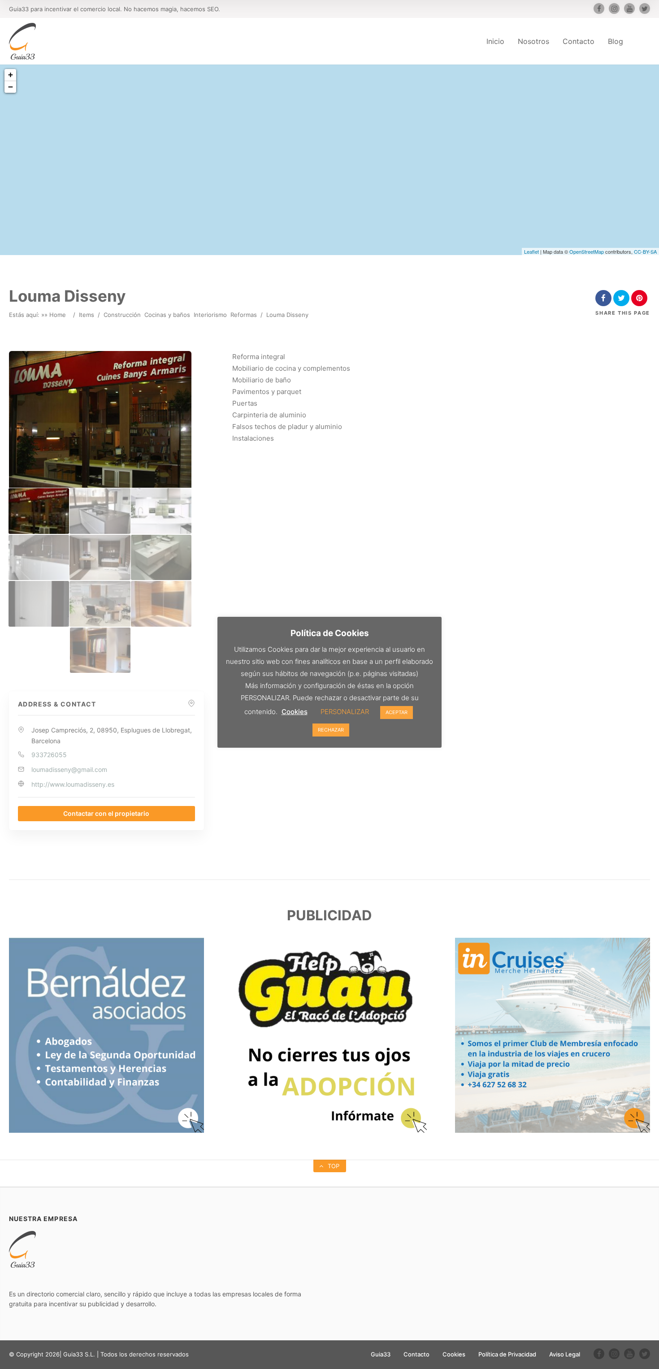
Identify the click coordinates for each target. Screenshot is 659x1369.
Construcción (122, 314)
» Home (55, 314)
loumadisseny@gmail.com (69, 769)
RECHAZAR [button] (331, 730)
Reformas (243, 314)
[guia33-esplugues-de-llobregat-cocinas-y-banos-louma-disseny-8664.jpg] (100, 650)
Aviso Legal (564, 1354)
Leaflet (531, 251)
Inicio (495, 41)
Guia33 (380, 1354)
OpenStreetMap (586, 251)
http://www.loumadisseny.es (72, 784)
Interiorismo (210, 314)
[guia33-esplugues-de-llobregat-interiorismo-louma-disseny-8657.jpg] (39, 557)
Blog (615, 41)
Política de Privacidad (507, 1354)
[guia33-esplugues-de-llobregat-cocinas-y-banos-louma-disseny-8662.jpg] (99, 603)
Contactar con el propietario (106, 813)
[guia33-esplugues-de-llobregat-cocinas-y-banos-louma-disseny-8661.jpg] (39, 603)
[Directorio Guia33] (22, 41)
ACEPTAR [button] (397, 712)
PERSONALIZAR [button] (345, 711)
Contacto (578, 41)
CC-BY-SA (645, 251)
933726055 (49, 754)
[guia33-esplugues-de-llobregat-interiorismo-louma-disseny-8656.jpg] (161, 510)
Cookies (453, 1354)
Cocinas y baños (167, 314)
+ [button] (10, 74)
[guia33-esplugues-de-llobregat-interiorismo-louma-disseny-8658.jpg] (99, 557)
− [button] (10, 86)
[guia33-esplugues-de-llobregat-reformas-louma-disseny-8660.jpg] (161, 557)
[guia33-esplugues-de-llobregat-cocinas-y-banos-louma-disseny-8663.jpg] (161, 603)
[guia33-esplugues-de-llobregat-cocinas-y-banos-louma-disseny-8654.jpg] (39, 510)
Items (86, 314)
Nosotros (533, 41)
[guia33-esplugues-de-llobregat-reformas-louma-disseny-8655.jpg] (99, 510)
